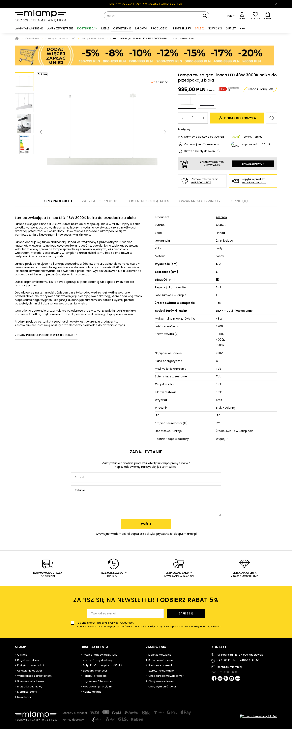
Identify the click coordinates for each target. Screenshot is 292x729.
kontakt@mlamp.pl (254, 182)
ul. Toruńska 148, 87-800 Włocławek (240, 654)
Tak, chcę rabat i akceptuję (149, 624)
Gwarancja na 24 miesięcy (201, 144)
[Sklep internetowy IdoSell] (258, 716)
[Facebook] (214, 679)
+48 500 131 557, (227, 660)
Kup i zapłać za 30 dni (256, 144)
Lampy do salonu (93, 38)
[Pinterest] (225, 679)
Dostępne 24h (87, 28)
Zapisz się (186, 613)
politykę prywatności (159, 534)
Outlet (231, 28)
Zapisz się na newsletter (146, 600)
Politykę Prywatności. (121, 622)
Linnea (220, 233)
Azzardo (221, 217)
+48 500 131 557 (201, 182)
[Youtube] (231, 678)
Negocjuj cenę (257, 89)
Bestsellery (181, 28)
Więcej (220, 439)
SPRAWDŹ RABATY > (253, 163)
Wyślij (146, 524)
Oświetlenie (32, 38)
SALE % (199, 28)
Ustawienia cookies (30, 670)
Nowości (215, 28)
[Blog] (237, 679)
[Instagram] (220, 679)
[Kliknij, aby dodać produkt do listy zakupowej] (271, 118)
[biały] (187, 101)
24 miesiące (224, 240)
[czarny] (207, 101)
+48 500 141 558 (249, 660)
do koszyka (240, 118)
